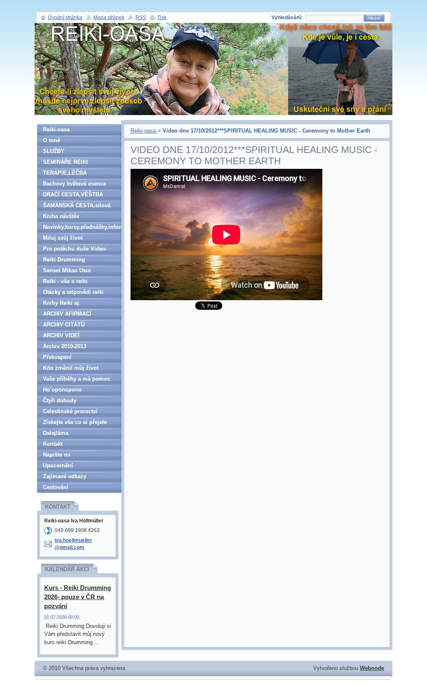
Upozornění (58, 465)
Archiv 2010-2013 (64, 346)
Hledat (374, 18)
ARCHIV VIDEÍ (61, 335)
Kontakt (53, 444)
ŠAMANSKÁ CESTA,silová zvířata (77, 206)
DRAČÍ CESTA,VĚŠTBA (73, 194)
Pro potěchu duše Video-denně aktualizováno (75, 250)
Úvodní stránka (65, 17)
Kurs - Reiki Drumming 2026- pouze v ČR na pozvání (77, 597)
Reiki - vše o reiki (65, 281)
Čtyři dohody (59, 400)
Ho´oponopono (62, 389)
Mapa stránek (108, 17)
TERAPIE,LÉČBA (65, 173)
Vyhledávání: (286, 17)
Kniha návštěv (61, 216)
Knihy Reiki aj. (61, 303)
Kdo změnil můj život (70, 368)
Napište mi (56, 455)
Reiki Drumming (64, 259)
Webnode (372, 668)
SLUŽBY (54, 151)
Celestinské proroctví (70, 411)
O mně (51, 140)
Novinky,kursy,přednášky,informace (82, 227)
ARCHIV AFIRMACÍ (67, 314)
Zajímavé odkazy (64, 476)
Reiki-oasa (144, 131)
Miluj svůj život (63, 238)
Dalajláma (55, 433)
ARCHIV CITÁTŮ (64, 324)
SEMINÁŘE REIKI (65, 162)
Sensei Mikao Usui (67, 270)
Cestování (55, 487)
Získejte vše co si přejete (75, 422)
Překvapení (57, 357)
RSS (141, 17)
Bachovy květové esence (74, 184)
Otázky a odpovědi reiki (73, 292)
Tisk (161, 17)
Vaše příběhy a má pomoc (76, 379)
